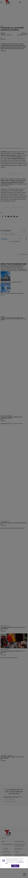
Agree (15, 865)
